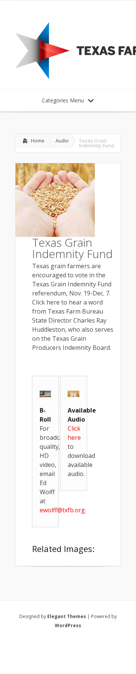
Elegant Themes (66, 616)
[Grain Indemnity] (45, 395)
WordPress (68, 625)
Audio (62, 140)
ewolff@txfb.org (62, 510)
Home (38, 140)
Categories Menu (63, 100)
